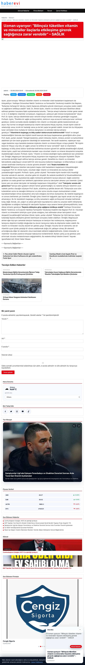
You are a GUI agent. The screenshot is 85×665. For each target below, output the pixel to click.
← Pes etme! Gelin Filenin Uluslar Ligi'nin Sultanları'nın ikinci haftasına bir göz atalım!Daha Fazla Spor (22, 256)
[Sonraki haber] (78, 426)
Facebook (22, 94)
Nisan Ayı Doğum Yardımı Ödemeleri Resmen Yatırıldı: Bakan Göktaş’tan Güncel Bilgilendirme (34, 530)
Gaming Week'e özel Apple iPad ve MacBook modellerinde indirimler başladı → (65, 256)
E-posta (5, 347)
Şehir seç (8, 393)
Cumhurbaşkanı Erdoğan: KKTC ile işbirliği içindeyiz (20, 521)
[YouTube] (22, 411)
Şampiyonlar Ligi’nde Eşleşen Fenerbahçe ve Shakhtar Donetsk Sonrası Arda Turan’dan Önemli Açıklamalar (38, 525)
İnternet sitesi (7, 355)
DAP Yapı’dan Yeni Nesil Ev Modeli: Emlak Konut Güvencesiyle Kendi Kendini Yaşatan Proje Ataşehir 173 (37, 523)
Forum (49, 11)
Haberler (4, 18)
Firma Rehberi (38, 11)
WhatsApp (31, 94)
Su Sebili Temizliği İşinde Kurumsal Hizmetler (18, 527)
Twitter (14, 94)
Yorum (5, 319)
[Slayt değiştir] (38, 646)
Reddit (39, 94)
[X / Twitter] (11, 411)
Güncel (11, 18)
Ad (3, 338)
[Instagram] (17, 411)
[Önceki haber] (74, 426)
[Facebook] (5, 411)
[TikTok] (28, 411)
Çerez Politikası (61, 11)
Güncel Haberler (23, 11)
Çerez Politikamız (37, 662)
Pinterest (46, 94)
